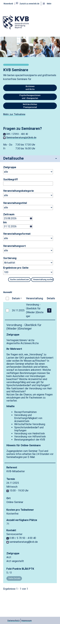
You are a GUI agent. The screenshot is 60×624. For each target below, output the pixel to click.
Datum (16, 298)
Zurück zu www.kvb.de (29, 4)
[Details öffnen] (49, 310)
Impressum (26, 621)
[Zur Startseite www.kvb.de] (16, 22)
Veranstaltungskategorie (11, 190)
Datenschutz (14, 621)
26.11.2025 (18, 310)
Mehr (49, 4)
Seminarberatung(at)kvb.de (21, 137)
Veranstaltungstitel (11, 203)
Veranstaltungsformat (11, 233)
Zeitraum (8, 214)
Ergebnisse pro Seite (15, 267)
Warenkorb (8, 4)
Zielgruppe (9, 167)
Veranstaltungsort (11, 245)
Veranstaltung (34, 298)
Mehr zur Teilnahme (14, 114)
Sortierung (9, 258)
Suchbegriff (10, 179)
